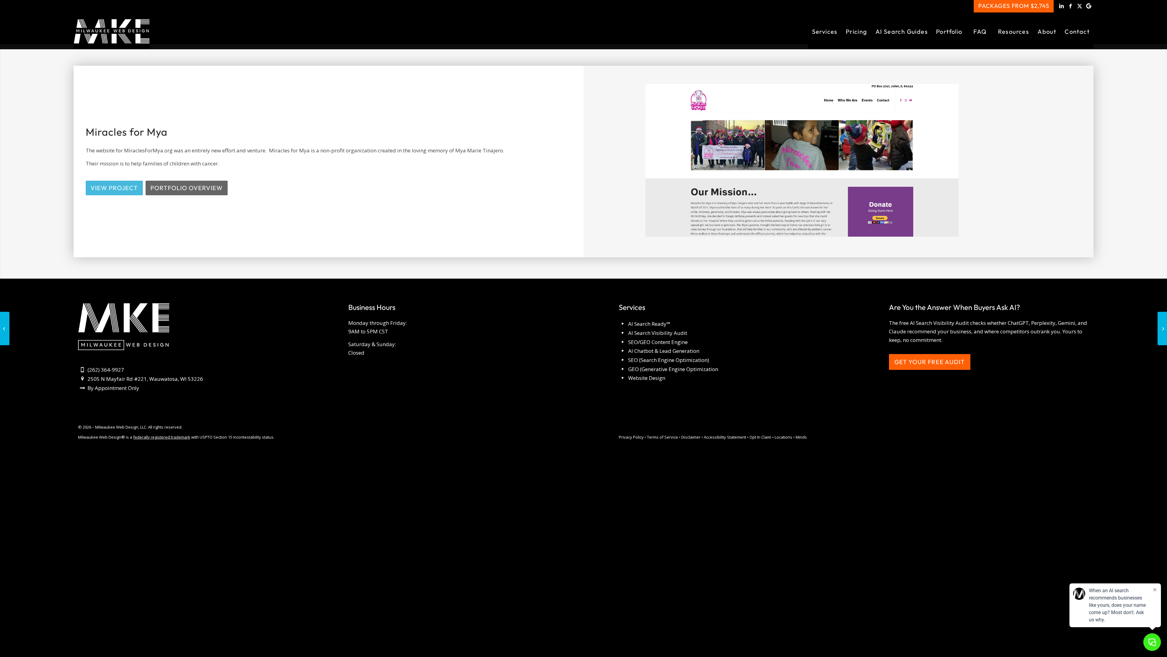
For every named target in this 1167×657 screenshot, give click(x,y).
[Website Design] (623, 378)
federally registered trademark (161, 437)
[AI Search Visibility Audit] (623, 333)
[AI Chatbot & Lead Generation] (623, 351)
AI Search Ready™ (649, 323)
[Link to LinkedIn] (1061, 6)
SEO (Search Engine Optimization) (668, 359)
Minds (801, 437)
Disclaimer (691, 437)
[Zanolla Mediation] (4, 328)
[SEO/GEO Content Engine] (623, 342)
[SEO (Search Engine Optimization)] (623, 360)
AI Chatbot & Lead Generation (663, 350)
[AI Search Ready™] (623, 324)
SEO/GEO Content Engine (658, 342)
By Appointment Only (113, 387)
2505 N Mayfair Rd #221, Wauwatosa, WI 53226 (145, 378)
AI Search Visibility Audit (657, 332)
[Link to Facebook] (1070, 6)
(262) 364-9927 (106, 369)
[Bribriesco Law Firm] (1162, 328)
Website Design (646, 377)
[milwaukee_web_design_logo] (112, 31)
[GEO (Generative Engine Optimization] (623, 369)
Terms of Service (662, 437)
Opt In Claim (760, 437)
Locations (783, 437)
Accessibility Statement (725, 437)
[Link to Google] (1088, 6)
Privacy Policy (631, 437)
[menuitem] (825, 31)
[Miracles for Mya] (802, 161)
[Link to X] (1079, 6)
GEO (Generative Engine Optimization (673, 369)
